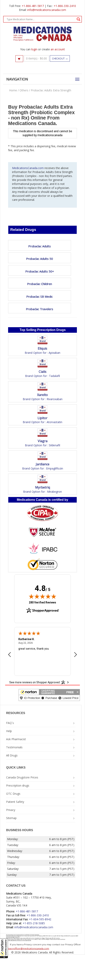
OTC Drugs (13, 793)
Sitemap (11, 818)
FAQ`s (10, 723)
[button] (4, 948)
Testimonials (14, 747)
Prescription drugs (17, 785)
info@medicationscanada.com (46, 10)
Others (24, 90)
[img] (42, 596)
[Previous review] (9, 655)
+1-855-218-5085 (34, 923)
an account (58, 49)
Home (13, 90)
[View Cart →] (19, 58)
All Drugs (12, 755)
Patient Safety (15, 802)
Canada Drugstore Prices (22, 777)
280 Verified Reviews (42, 602)
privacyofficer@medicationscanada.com (27, 948)
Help (9, 731)
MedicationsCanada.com (28, 168)
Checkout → (60, 58)
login (34, 49)
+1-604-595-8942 (40, 919)
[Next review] (75, 655)
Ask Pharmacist (16, 739)
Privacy (10, 810)
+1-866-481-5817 (33, 6)
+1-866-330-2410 (65, 6)
